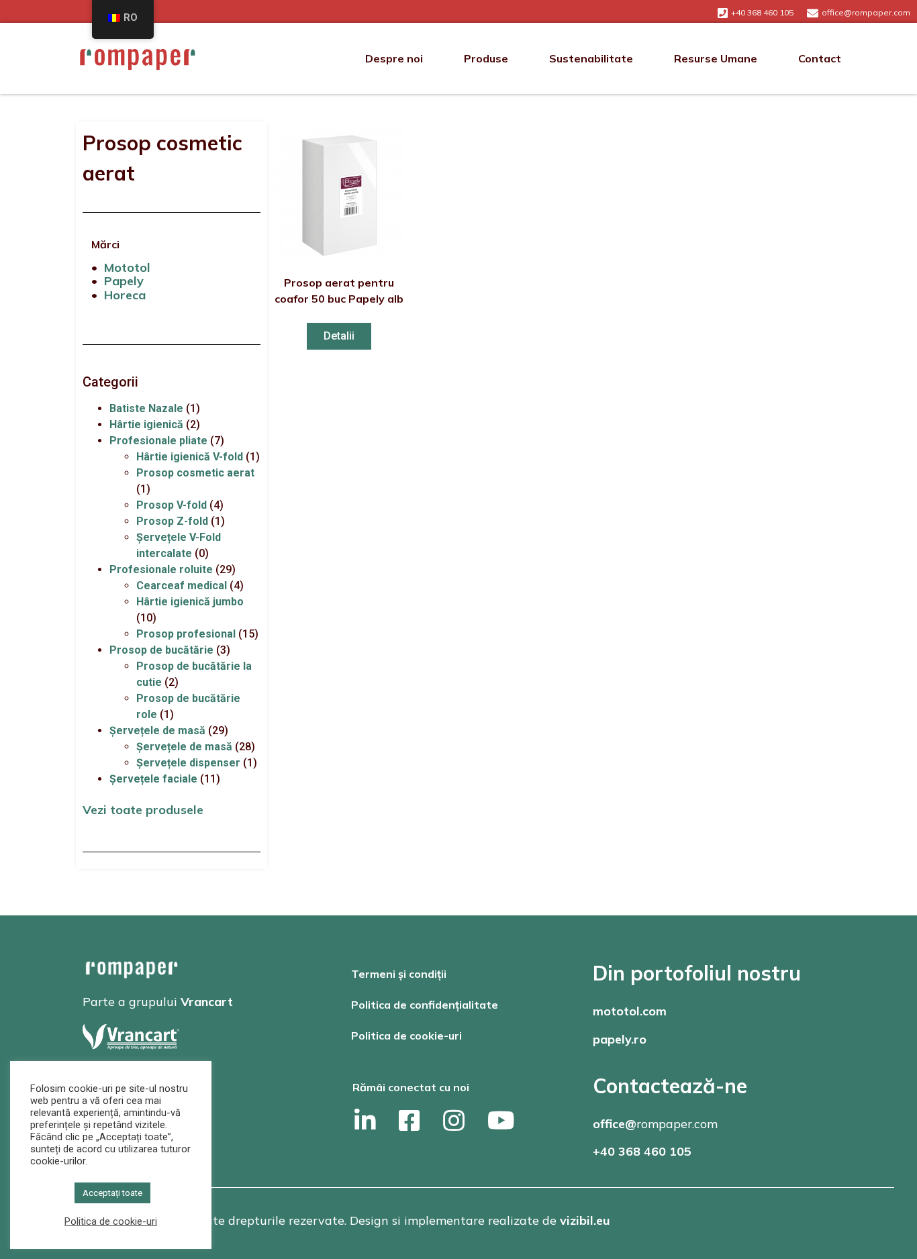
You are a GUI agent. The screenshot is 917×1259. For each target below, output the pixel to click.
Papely (124, 281)
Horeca (125, 295)
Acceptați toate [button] (112, 1193)
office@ (614, 1123)
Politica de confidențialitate (424, 1004)
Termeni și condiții (398, 973)
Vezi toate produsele (143, 809)
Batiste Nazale (146, 408)
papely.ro (619, 1039)
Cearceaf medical (181, 585)
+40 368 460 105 (642, 1151)
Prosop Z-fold (172, 521)
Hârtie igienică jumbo (190, 601)
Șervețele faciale (153, 778)
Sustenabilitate (591, 58)
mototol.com (630, 1011)
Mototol (127, 267)
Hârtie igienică (146, 424)
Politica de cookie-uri (406, 1035)
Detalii (339, 336)
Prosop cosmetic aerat (195, 472)
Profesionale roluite (161, 569)
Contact (819, 58)
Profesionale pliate (158, 440)
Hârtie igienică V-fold (189, 456)
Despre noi (394, 58)
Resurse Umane (715, 58)
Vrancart (207, 1001)
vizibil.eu (585, 1220)
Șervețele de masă (157, 730)
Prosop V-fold (171, 505)
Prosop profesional (186, 633)
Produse (486, 58)
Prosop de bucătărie (161, 650)
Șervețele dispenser (188, 762)
